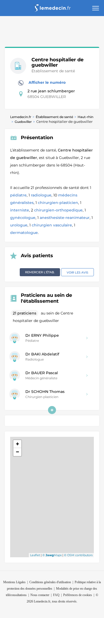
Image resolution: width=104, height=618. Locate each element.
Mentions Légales (14, 582)
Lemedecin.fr (20, 117)
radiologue (41, 195)
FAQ (56, 595)
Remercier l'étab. (40, 272)
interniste (19, 210)
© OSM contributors (78, 555)
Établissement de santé (54, 117)
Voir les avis (77, 272)
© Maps (52, 555)
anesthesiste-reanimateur (65, 217)
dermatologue (24, 232)
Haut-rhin (85, 117)
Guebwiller (23, 122)
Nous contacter (39, 595)
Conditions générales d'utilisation (50, 582)
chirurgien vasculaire (52, 225)
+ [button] (17, 444)
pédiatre (18, 195)
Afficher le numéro (46, 82)
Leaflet (35, 555)
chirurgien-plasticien (58, 202)
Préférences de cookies (77, 595)
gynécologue (22, 217)
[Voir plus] (52, 410)
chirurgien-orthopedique (58, 210)
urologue (18, 225)
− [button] (17, 452)
